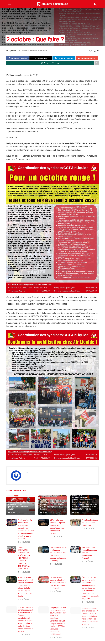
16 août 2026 (24, 599)
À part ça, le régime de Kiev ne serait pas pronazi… (90, 522)
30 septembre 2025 (13, 50)
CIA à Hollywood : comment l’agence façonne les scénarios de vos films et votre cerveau (57, 527)
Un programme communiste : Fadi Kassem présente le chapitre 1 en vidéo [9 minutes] (58, 582)
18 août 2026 (56, 564)
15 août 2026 (56, 591)
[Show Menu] (9, 4)
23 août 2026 (15, 512)
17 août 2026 (88, 561)
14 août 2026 (24, 634)
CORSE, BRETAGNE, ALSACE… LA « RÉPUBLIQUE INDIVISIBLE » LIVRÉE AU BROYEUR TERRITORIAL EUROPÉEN (24, 558)
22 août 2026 (24, 542)
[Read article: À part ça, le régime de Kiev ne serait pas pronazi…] (75, 522)
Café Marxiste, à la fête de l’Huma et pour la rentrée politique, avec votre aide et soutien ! (19, 505)
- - (27, 472)
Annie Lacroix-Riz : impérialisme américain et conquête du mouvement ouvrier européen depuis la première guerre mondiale (26, 529)
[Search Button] (95, 4)
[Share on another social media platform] (96, 63)
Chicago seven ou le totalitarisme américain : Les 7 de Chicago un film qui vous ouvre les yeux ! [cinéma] (58, 554)
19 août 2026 (24, 572)
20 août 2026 (88, 528)
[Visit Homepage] (52, 3)
